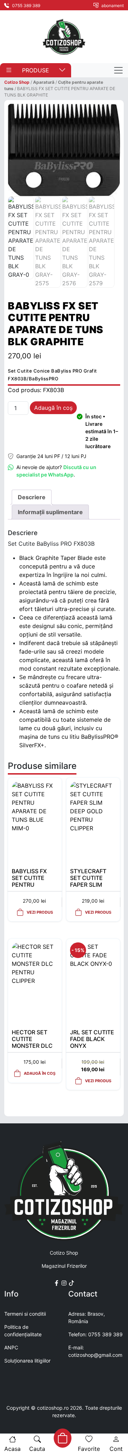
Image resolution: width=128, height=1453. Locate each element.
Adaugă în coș (53, 407)
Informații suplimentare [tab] (50, 512)
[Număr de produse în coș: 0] (61, 1438)
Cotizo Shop (17, 82)
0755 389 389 (25, 5)
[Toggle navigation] (118, 70)
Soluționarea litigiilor (27, 1361)
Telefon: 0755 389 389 (95, 1334)
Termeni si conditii (25, 1314)
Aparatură (43, 82)
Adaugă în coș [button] (39, 1073)
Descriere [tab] (32, 497)
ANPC (11, 1347)
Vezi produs (40, 912)
